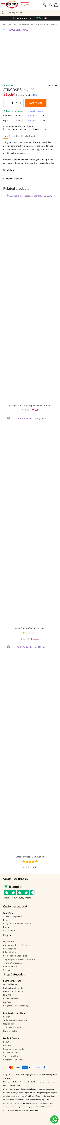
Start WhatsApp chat (12, 916)
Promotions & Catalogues (15, 955)
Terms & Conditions (12, 962)
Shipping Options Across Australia (19, 959)
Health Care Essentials (13, 991)
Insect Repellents (11, 1052)
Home (8, 24)
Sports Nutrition (10, 1056)
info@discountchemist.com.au (17, 923)
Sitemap (7, 970)
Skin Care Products (12, 1027)
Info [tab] (6, 136)
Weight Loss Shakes (12, 1059)
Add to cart (35, 103)
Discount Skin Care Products (25, 24)
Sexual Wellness (10, 998)
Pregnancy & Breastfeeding (15, 1005)
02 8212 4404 (9, 930)
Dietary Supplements (13, 988)
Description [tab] (14, 136)
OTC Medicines (10, 984)
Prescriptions (9, 948)
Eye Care (7, 1002)
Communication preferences (16, 945)
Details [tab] (24, 136)
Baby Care (8, 1041)
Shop (24, 4)
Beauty (6, 1016)
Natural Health (10, 1030)
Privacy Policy (9, 952)
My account (8, 941)
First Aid (7, 995)
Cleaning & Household (13, 1049)
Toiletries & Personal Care (15, 1020)
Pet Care (7, 1045)
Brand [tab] (32, 136)
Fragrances (8, 1023)
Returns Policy (10, 966)
